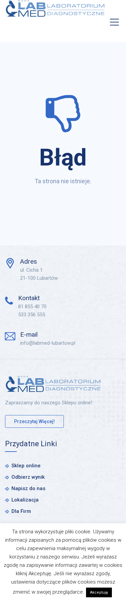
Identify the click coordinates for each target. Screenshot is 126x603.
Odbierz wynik (28, 477)
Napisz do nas (28, 488)
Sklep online (26, 466)
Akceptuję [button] (99, 592)
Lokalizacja (25, 500)
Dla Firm (21, 511)
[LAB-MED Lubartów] (55, 8)
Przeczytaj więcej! (34, 421)
